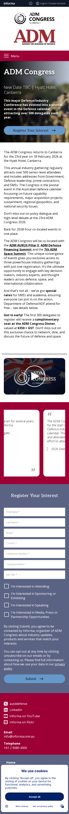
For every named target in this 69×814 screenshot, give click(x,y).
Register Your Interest (30, 131)
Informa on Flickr (22, 722)
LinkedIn (16, 710)
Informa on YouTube (25, 716)
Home (11, 762)
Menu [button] (15, 56)
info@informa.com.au (19, 736)
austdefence (18, 704)
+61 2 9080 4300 (15, 748)
